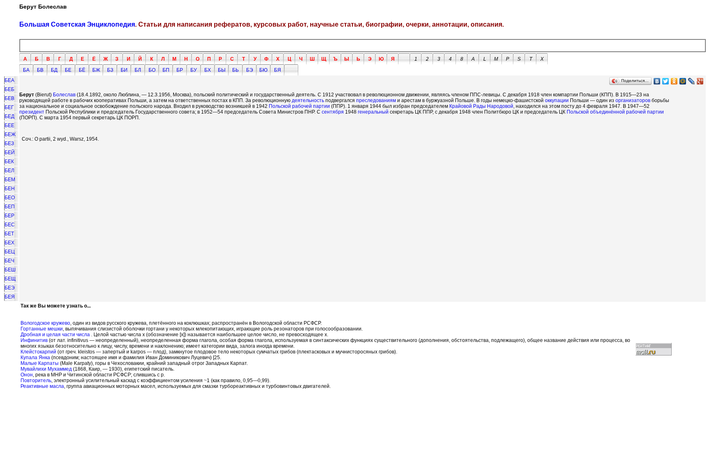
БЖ (96, 70)
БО (152, 70)
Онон (27, 375)
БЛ (138, 70)
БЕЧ (9, 261)
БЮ (263, 70)
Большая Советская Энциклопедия (77, 24)
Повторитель (36, 380)
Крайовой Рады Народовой (481, 106)
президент (31, 112)
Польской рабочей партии (299, 106)
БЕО (10, 198)
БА (26, 70)
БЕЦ (10, 252)
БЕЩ (10, 279)
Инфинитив (34, 340)
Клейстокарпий (38, 352)
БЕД (9, 116)
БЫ (222, 70)
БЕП (10, 207)
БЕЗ (9, 143)
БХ (207, 70)
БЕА (9, 80)
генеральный (373, 112)
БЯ (277, 70)
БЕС (10, 225)
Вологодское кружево (45, 323)
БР (179, 70)
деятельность (308, 100)
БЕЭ (10, 288)
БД (54, 70)
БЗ (110, 70)
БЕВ (9, 98)
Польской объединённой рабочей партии (615, 112)
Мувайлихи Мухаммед (46, 369)
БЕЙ (10, 152)
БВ (40, 70)
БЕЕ (9, 125)
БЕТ (9, 234)
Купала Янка (35, 357)
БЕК (9, 161)
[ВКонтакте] (657, 81)
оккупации (557, 100)
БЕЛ (9, 170)
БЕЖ (10, 134)
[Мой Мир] (683, 81)
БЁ (82, 70)
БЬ (235, 70)
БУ (193, 70)
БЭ (249, 70)
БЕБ (9, 89)
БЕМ (10, 179)
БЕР (9, 216)
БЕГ (9, 107)
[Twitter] (665, 81)
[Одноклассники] (674, 81)
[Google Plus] (700, 81)
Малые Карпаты (40, 363)
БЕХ (9, 243)
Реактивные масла (42, 386)
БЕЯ (10, 297)
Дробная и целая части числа (55, 334)
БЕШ (10, 270)
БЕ (68, 70)
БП (165, 70)
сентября (333, 112)
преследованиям (376, 100)
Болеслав (64, 95)
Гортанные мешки (42, 329)
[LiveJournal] (691, 81)
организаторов (632, 100)
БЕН (10, 188)
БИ (124, 70)
